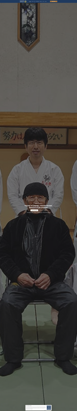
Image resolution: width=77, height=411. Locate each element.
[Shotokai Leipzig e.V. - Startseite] (23, 1)
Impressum (31, 409)
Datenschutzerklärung (28, 409)
